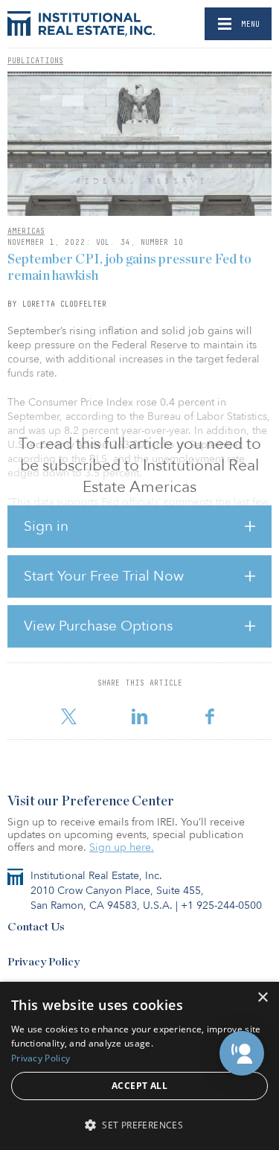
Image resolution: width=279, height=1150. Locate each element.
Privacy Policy (43, 962)
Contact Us (36, 927)
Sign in (46, 526)
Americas (26, 230)
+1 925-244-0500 (221, 905)
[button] (241, 1053)
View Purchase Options (98, 626)
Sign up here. (121, 847)
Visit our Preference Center (90, 801)
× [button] (262, 997)
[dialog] (139, 1066)
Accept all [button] (139, 1085)
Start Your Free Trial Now (104, 576)
